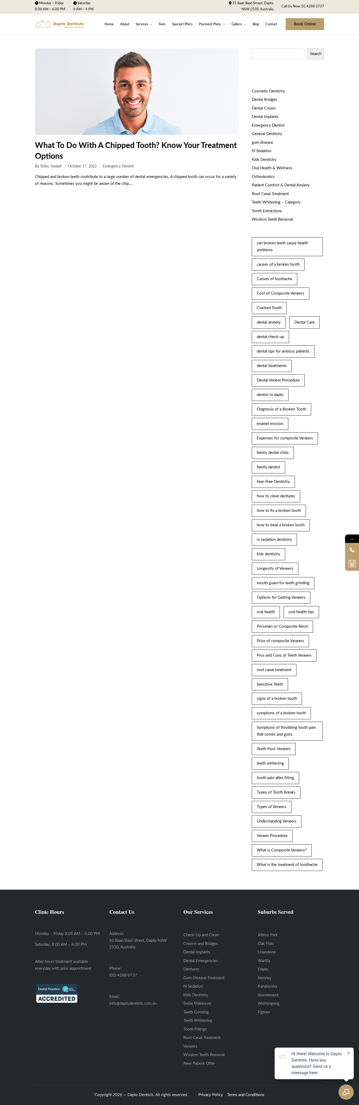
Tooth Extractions (267, 211)
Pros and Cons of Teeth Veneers (284, 655)
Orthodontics (263, 177)
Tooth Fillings (195, 1029)
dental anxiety (269, 322)
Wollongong (268, 1003)
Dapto (263, 969)
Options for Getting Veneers (281, 597)
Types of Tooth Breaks (276, 792)
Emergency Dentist (118, 166)
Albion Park (268, 935)
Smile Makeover (197, 1003)
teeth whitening (270, 763)
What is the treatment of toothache (287, 865)
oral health (266, 612)
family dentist (268, 467)
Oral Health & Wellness (272, 168)
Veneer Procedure (272, 836)
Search (315, 54)
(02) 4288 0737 (123, 975)
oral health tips (301, 612)
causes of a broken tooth (278, 264)
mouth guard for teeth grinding (283, 583)
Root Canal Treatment (270, 194)
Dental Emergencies (200, 961)
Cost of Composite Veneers (280, 293)
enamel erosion (270, 424)
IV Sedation (261, 151)
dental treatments (272, 366)
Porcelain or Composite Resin (282, 626)
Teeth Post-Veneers (274, 749)
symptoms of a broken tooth (281, 713)
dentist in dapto (270, 395)
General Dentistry (267, 134)
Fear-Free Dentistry (273, 482)
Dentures (191, 969)
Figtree (264, 1012)
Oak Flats (266, 944)
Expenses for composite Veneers (285, 438)
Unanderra (266, 952)
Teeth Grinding (196, 1012)
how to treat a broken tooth (281, 525)
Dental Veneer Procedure (278, 380)
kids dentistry (268, 554)
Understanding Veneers (276, 821)
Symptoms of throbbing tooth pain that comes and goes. (286, 731)
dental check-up (270, 337)
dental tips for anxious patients (283, 351)
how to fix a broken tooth (279, 511)
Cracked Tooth (269, 308)
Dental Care (304, 322)
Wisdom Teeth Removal (272, 219)
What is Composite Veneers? (282, 850)
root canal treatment (274, 670)
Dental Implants (265, 117)
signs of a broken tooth (277, 699)
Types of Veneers (271, 807)
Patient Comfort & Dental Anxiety (281, 185)
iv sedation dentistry (274, 540)
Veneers (190, 1046)
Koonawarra (268, 995)
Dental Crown (264, 108)
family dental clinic (273, 453)
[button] (305, 24)
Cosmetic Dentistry (268, 91)
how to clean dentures (276, 496)
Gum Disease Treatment (203, 978)
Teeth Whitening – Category (276, 202)
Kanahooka (267, 986)
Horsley (264, 978)
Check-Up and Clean (201, 935)
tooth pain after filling (275, 778)
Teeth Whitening (197, 1021)
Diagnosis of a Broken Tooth (281, 409)
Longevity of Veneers (275, 569)
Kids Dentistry (264, 160)
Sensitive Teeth (270, 684)
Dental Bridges (264, 100)
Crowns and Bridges (200, 944)
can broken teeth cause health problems (282, 246)
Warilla (264, 961)
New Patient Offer (199, 1064)
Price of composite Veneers (280, 641)
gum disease (262, 143)
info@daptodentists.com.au (132, 1003)
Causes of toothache (274, 279)
